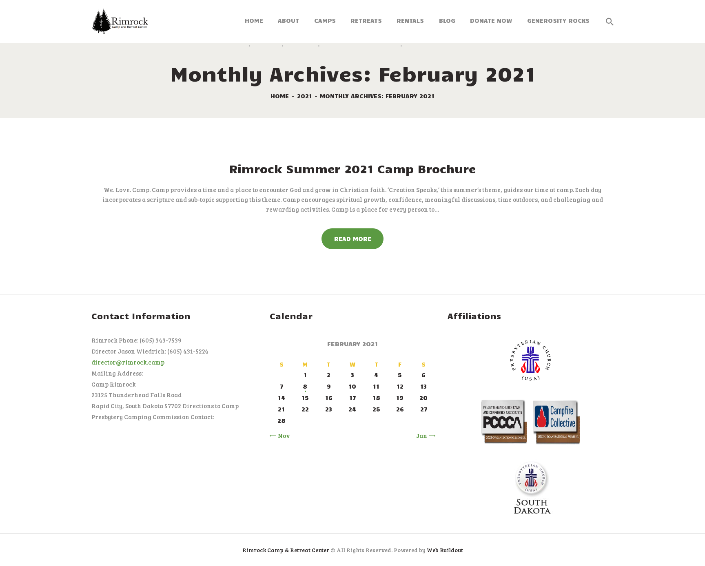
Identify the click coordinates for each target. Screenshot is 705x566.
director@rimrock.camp (127, 362)
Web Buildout (445, 550)
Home (279, 95)
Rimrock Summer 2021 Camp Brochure (352, 168)
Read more (352, 238)
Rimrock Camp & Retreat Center (285, 550)
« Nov (281, 435)
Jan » (424, 435)
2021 (304, 95)
